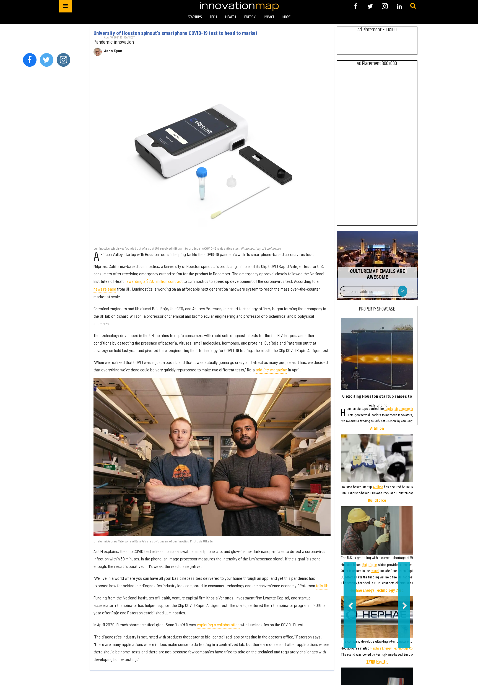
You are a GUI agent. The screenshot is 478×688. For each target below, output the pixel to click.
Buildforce (377, 500)
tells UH (322, 585)
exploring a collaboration (218, 624)
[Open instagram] (384, 6)
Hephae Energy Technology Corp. (376, 590)
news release (104, 288)
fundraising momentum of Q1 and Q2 (410, 409)
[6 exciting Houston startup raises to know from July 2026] (377, 354)
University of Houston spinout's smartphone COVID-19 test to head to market (175, 33)
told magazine (271, 369)
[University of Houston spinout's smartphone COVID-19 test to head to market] (212, 154)
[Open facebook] (355, 6)
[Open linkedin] (399, 6)
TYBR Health (377, 662)
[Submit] (413, 6)
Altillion (377, 428)
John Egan (113, 51)
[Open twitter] (370, 6)
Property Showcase (377, 309)
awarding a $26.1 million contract (154, 281)
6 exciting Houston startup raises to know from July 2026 (397, 396)
